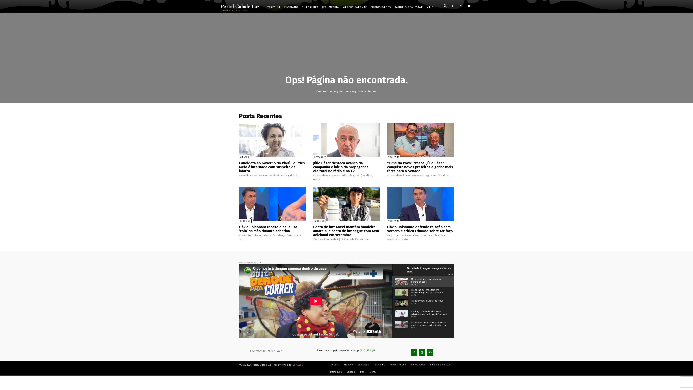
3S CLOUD (298, 364)
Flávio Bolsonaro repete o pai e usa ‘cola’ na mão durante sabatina (268, 229)
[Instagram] (461, 6)
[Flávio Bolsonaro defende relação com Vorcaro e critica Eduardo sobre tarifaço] (420, 204)
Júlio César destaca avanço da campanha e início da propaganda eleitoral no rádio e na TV (341, 167)
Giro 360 (245, 221)
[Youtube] (469, 6)
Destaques (320, 157)
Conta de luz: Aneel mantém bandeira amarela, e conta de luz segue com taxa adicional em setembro (346, 231)
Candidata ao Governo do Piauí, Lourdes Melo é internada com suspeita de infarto (272, 167)
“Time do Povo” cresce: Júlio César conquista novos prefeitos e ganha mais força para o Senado (420, 167)
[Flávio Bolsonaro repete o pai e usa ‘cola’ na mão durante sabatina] (272, 204)
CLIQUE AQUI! (367, 350)
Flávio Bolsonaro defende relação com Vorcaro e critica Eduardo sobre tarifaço (420, 229)
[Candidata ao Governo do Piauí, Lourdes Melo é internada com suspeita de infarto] (272, 140)
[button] (445, 6)
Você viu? (393, 157)
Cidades (244, 157)
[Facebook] (453, 6)
